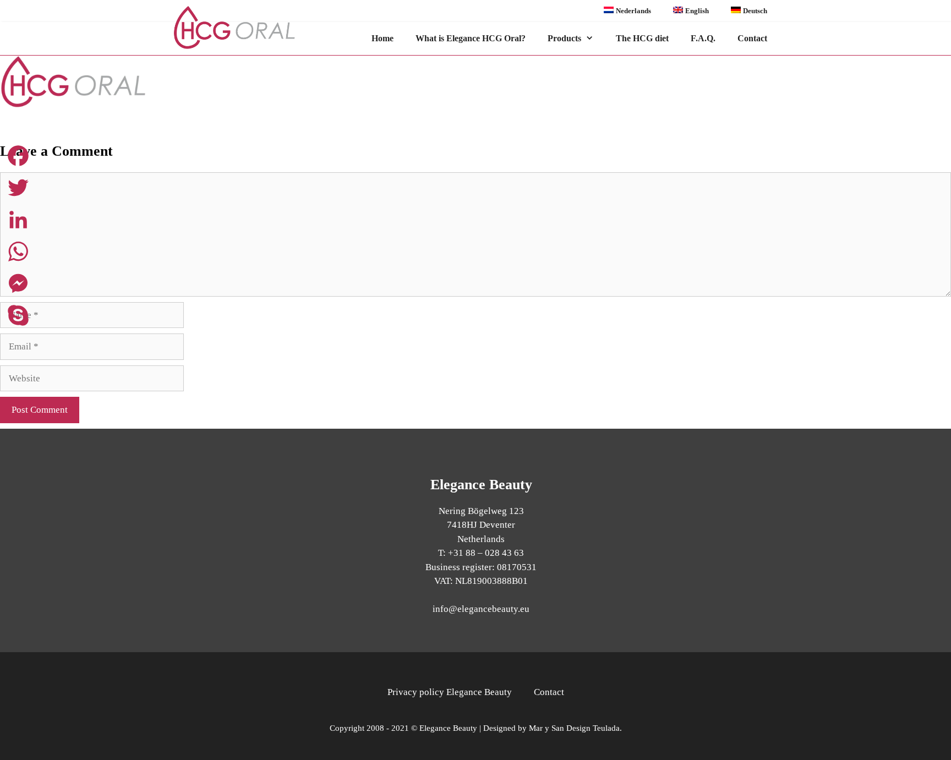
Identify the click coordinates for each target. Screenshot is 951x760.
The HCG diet (642, 38)
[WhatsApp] (18, 251)
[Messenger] (18, 283)
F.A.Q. (703, 38)
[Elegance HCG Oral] (245, 27)
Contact (752, 38)
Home (382, 38)
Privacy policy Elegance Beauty (449, 692)
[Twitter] (18, 188)
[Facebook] (18, 156)
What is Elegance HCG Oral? (471, 38)
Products (564, 38)
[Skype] (18, 315)
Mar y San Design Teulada (574, 728)
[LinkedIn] (18, 220)
